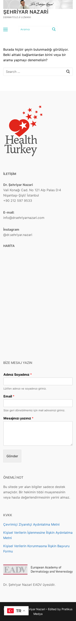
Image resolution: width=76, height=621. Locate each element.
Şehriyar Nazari (25, 12)
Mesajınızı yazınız (18, 418)
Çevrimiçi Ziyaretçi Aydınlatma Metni (31, 524)
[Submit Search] (54, 29)
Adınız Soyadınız (17, 374)
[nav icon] (5, 29)
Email (8, 396)
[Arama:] (38, 72)
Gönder (12, 456)
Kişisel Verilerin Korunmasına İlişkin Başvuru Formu (36, 548)
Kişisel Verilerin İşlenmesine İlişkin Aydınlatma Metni (38, 535)
